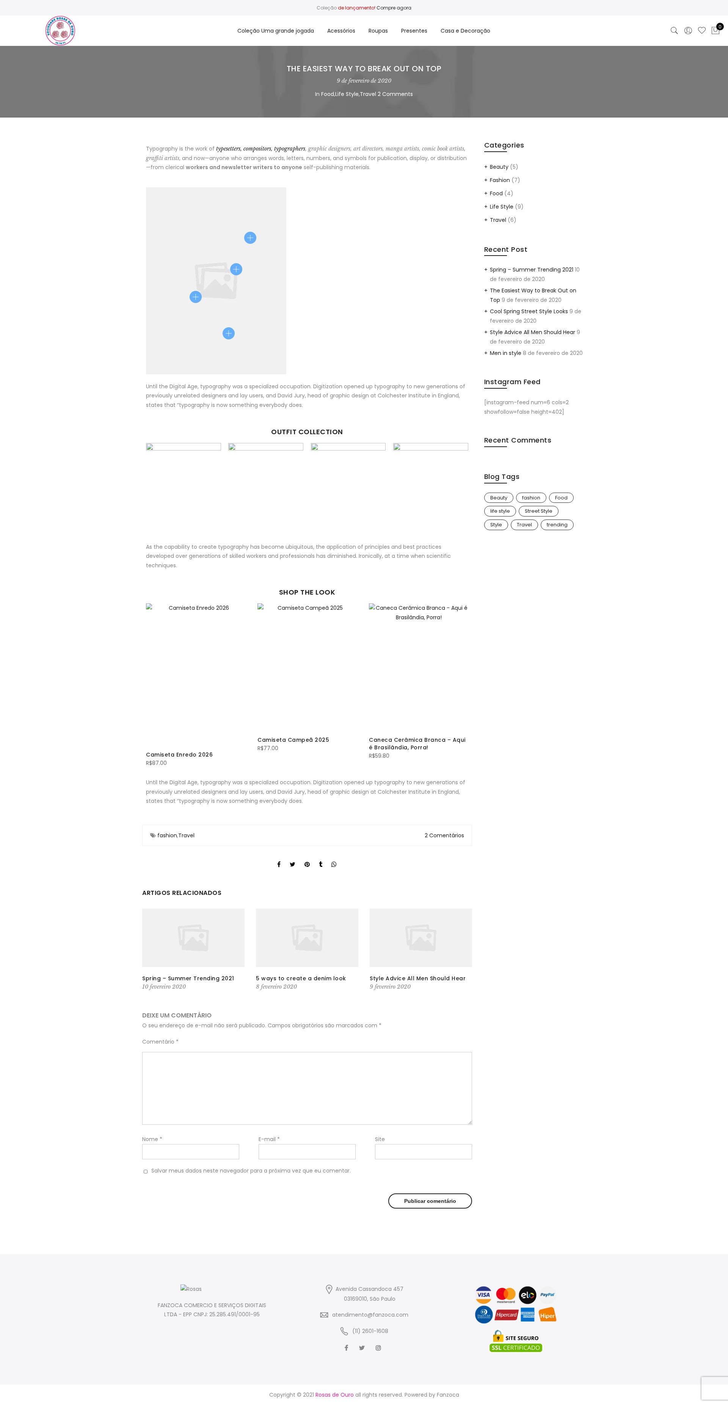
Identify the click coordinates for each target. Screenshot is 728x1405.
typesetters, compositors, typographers (260, 148)
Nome (152, 1139)
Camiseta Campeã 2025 (293, 740)
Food (327, 94)
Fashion (500, 180)
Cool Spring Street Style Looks (529, 311)
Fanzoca (448, 1395)
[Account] (688, 31)
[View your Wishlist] (702, 31)
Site (380, 1139)
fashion (167, 835)
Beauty (499, 167)
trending (557, 524)
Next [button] (461, 681)
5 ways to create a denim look (301, 978)
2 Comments (395, 94)
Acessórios (341, 31)
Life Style (347, 94)
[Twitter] (363, 1347)
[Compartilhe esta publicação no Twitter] (292, 858)
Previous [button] (153, 681)
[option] (195, 685)
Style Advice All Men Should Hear (418, 978)
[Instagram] (379, 1347)
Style (496, 524)
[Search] (674, 31)
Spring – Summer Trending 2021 (188, 978)
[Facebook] (347, 1347)
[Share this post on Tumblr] (320, 858)
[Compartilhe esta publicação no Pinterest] (307, 858)
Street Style (538, 511)
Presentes (414, 31)
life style (500, 511)
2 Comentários (444, 835)
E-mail (269, 1139)
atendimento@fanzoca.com (370, 1315)
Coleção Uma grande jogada (275, 31)
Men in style (505, 353)
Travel (368, 94)
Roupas (378, 31)
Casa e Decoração (465, 31)
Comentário (160, 1042)
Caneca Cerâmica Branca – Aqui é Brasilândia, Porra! (417, 743)
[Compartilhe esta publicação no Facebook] (279, 858)
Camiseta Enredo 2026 (179, 754)
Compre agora (394, 8)
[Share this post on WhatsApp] (334, 858)
